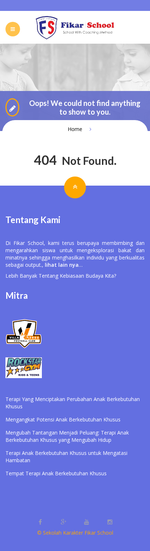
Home (75, 129)
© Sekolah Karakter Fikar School (75, 532)
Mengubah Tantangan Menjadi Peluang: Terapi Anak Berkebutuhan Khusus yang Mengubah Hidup (67, 436)
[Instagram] (110, 522)
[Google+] (64, 522)
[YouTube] (87, 522)
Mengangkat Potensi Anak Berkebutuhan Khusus (63, 419)
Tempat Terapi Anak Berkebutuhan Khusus (56, 473)
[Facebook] (40, 522)
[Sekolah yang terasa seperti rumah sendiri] (75, 27)
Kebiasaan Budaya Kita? (88, 275)
